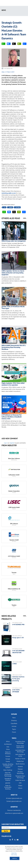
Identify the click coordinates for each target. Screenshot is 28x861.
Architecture (8, 744)
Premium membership (14, 810)
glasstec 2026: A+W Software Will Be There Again (13, 307)
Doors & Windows (8, 753)
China (8, 749)
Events (8, 761)
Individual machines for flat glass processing (18, 679)
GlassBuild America (8, 779)
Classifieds (14, 723)
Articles (14, 726)
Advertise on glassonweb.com (14, 813)
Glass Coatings (7, 770)
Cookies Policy (14, 853)
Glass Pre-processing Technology (7, 774)
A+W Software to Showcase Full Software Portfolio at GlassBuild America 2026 (11, 417)
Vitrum (20, 788)
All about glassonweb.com (14, 798)
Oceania (20, 766)
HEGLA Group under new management (14, 241)
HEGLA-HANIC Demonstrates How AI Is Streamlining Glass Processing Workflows (13, 347)
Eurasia (8, 756)
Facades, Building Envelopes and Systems (8, 765)
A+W (4, 207)
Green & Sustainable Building (7, 787)
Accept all (14, 858)
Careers (10, 207)
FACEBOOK (9, 44)
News (14, 717)
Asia (8, 747)
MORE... (25, 218)
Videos (20, 785)
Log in (6, 443)
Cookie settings (14, 854)
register (12, 443)
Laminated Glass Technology (20, 751)
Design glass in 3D (18, 637)
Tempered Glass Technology (20, 777)
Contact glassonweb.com (14, 801)
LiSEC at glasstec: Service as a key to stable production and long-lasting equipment (13, 273)
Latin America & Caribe (20, 755)
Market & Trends (20, 759)
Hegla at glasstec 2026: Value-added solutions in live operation (13, 384)
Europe (8, 759)
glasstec (7, 783)
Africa (8, 741)
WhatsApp (3, 44)
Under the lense (20, 780)
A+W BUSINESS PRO (18, 624)
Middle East (20, 761)
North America (20, 764)
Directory (14, 720)
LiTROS (14, 664)
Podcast (20, 769)
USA (20, 783)
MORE (24, 44)
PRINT (19, 44)
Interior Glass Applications (20, 746)
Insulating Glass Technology (20, 742)
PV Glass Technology (20, 772)
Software (17, 207)
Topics (14, 729)
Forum (14, 732)
